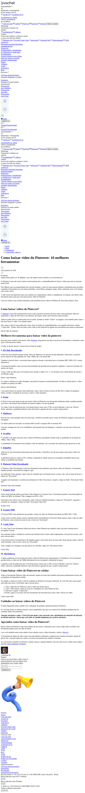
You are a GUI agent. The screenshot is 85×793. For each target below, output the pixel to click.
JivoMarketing (8, 32)
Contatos (4, 762)
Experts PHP (9, 510)
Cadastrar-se (6, 670)
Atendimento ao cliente (9, 17)
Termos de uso (6, 757)
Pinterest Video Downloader (15, 464)
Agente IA (6, 15)
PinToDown (9, 554)
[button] (42, 6)
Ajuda (3, 66)
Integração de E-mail (8, 729)
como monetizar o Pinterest (16, 644)
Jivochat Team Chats (21, 40)
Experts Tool (9, 490)
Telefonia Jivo (8, 40)
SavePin (7, 433)
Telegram (43, 24)
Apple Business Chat (8, 739)
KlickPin (7, 448)
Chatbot (17, 24)
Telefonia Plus (45, 40)
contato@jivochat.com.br (9, 772)
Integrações (35, 40)
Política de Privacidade (9, 759)
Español (14, 125)
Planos (3, 62)
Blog (2, 70)
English (3, 125)
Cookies (4, 761)
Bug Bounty (5, 770)
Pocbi (5, 397)
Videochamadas (57, 40)
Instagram (34, 24)
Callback (17, 32)
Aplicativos (5, 68)
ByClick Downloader (12, 350)
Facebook (4, 721)
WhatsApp (25, 24)
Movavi (65, 632)
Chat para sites (8, 24)
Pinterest (6, 314)
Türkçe (8, 125)
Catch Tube (8, 524)
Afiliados (4, 64)
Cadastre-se (6, 121)
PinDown (7, 413)
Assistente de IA (17, 15)
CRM (67, 40)
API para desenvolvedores (10, 766)
